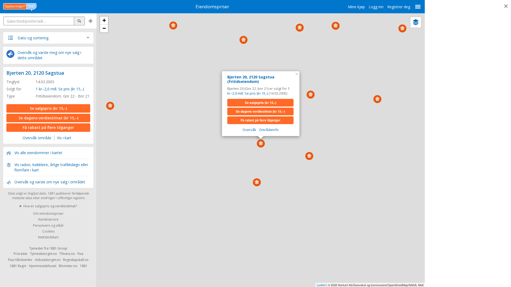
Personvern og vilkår (48, 225)
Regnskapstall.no (76, 260)
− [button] (104, 28)
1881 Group (58, 248)
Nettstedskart (48, 237)
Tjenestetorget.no (43, 253)
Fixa (80, 253)
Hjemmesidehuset (42, 266)
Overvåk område (37, 137)
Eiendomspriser (212, 6)
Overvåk (249, 129)
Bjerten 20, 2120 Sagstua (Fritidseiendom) (250, 79)
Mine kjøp (356, 6)
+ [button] (104, 20)
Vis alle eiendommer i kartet (38, 152)
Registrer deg (398, 6)
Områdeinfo (269, 129)
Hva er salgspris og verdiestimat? (50, 206)
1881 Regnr (18, 266)
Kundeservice (48, 219)
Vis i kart (64, 137)
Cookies (48, 231)
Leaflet (321, 285)
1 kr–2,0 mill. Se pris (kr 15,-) (60, 88)
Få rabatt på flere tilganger (48, 127)
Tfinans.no (67, 253)
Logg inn (376, 6)
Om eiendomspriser (48, 213)
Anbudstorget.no (48, 260)
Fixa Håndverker (20, 260)
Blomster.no (68, 266)
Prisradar (21, 253)
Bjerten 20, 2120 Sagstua (35, 73)
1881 (83, 266)
